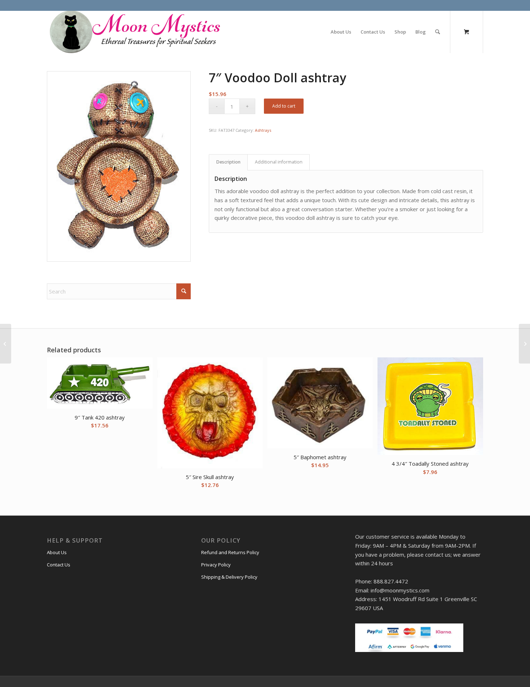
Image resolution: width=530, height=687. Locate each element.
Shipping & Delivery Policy (229, 577)
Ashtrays (263, 130)
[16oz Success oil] (524, 344)
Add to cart (283, 106)
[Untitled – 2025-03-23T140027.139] (134, 31)
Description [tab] (228, 162)
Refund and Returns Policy (230, 552)
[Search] (437, 31)
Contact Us (58, 564)
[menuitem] (341, 31)
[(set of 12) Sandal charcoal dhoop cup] (5, 344)
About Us (57, 552)
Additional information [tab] (278, 162)
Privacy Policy (216, 564)
